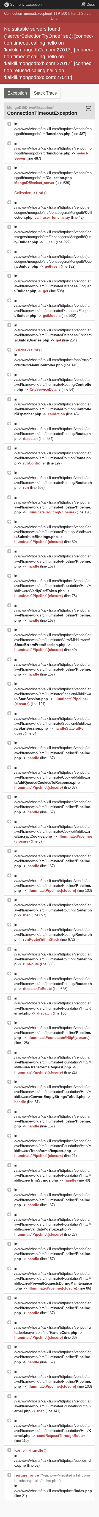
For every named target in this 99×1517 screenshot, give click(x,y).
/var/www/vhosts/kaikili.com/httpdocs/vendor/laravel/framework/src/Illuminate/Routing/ (52, 384)
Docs (91, 4)
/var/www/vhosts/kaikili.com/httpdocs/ (53, 1491)
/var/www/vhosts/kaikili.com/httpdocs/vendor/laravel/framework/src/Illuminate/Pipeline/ (52, 507)
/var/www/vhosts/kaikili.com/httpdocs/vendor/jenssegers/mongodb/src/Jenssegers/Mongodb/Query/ (53, 237)
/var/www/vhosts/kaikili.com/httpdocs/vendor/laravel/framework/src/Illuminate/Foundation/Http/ (52, 1008)
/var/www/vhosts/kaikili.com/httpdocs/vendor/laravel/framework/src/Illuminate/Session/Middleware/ (52, 694)
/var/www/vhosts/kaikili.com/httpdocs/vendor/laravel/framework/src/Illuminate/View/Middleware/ (52, 640)
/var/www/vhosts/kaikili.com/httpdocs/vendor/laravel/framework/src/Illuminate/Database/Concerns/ (53, 335)
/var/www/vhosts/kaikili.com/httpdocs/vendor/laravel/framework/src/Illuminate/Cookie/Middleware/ (52, 777)
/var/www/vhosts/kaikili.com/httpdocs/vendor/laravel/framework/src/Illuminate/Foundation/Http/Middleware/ (53, 586)
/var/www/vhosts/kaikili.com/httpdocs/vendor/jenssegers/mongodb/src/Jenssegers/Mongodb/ (53, 212)
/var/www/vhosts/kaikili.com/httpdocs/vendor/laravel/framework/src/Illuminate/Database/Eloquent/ (52, 286)
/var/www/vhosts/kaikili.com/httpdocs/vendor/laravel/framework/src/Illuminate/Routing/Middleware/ (52, 532)
